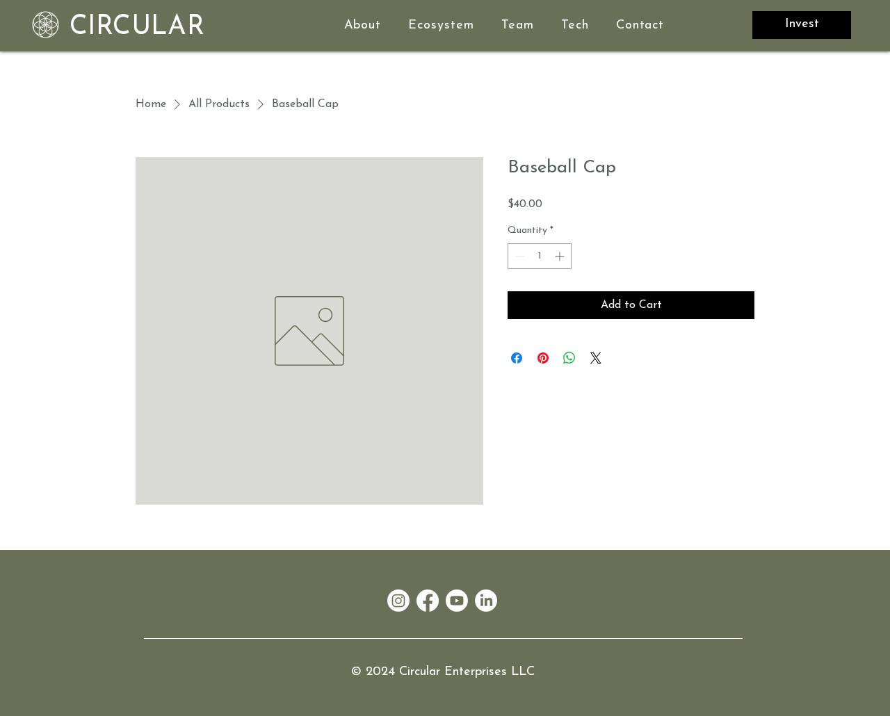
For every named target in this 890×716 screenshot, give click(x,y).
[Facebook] (427, 600)
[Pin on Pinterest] (543, 358)
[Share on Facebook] (516, 358)
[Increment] (560, 256)
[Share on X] (596, 358)
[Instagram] (398, 600)
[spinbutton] (539, 256)
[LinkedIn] (486, 600)
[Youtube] (457, 600)
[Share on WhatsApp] (569, 358)
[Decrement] (518, 256)
